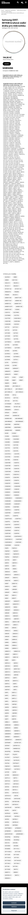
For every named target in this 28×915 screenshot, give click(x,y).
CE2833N (16, 489)
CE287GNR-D (8, 542)
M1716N (15, 866)
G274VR (15, 365)
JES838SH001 (19, 834)
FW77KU (7, 763)
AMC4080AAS (8, 421)
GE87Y (6, 716)
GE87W (7, 707)
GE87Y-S (14, 716)
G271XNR (17, 347)
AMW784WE (17, 427)
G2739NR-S (16, 356)
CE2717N (7, 448)
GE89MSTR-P (8, 739)
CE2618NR (16, 439)
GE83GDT (7, 610)
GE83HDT (15, 616)
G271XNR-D (8, 347)
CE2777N (16, 315)
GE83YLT (7, 624)
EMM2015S (8, 291)
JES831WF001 (18, 831)
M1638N (16, 845)
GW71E (7, 377)
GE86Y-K (15, 654)
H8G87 (21, 380)
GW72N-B (15, 784)
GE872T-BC (17, 669)
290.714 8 (14, 280)
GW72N (7, 787)
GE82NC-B (7, 574)
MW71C (17, 875)
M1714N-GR (17, 860)
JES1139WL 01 (8, 392)
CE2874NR (16, 507)
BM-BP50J (7, 751)
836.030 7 (16, 286)
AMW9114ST (8, 309)
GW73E (16, 795)
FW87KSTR (16, 766)
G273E (14, 772)
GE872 (13, 660)
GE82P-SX (14, 583)
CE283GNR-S (18, 498)
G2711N (7, 327)
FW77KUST (16, 763)
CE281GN (16, 471)
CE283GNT (17, 504)
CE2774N (7, 459)
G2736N (7, 350)
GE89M (16, 728)
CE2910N (16, 324)
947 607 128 (17, 406)
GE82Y (6, 595)
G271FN (7, 560)
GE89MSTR (18, 739)
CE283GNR (7, 501)
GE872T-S (7, 672)
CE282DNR (17, 486)
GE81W (7, 563)
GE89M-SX (7, 728)
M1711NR (17, 851)
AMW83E (17, 430)
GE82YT (14, 598)
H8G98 (14, 383)
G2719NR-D (8, 342)
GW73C (7, 792)
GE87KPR (7, 686)
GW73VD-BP (8, 807)
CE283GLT (7, 495)
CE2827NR (16, 477)
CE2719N (15, 448)
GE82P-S (16, 580)
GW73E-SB (7, 798)
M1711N (16, 398)
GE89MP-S (17, 731)
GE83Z (6, 627)
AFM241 (7, 412)
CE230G (14, 433)
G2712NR (7, 333)
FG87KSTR (16, 554)
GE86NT (7, 654)
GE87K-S (7, 683)
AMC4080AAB (18, 418)
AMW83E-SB (16, 748)
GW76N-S (16, 816)
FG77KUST (16, 757)
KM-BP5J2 (16, 837)
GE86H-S (15, 636)
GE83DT (7, 604)
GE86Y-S (7, 657)
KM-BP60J (7, 840)
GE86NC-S (14, 648)
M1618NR (7, 845)
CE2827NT (7, 480)
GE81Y (14, 566)
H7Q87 (21, 377)
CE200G (17, 309)
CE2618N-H (15, 436)
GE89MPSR (8, 733)
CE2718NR (16, 312)
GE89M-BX (7, 725)
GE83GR (7, 613)
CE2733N (16, 457)
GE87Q (6, 704)
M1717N (15, 401)
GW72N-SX (15, 787)
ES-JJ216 (15, 754)
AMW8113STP (8, 306)
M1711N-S (16, 848)
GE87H (15, 677)
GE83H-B (15, 613)
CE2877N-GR (8, 518)
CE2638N (7, 442)
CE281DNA (17, 321)
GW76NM (15, 825)
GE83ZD (14, 627)
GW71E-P (16, 781)
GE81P (14, 560)
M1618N (15, 843)
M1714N (7, 866)
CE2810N (15, 459)
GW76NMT (8, 742)
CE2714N (15, 445)
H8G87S (7, 383)
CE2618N (7, 439)
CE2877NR (16, 521)
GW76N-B (7, 813)
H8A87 (14, 380)
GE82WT (7, 592)
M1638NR (7, 848)
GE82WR (14, 589)
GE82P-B (15, 577)
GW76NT (7, 745)
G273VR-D (14, 362)
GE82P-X (7, 586)
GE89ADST (15, 368)
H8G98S (7, 386)
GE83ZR (7, 633)
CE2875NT (16, 512)
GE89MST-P (17, 733)
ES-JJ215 (7, 754)
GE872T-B (7, 669)
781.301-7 (7, 286)
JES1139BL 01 (8, 389)
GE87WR (14, 713)
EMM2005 (7, 406)
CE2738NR (7, 315)
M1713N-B (7, 857)
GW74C (7, 810)
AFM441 (7, 415)
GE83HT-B (7, 619)
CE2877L (7, 515)
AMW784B (7, 424)
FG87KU (7, 557)
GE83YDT (16, 619)
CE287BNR (7, 530)
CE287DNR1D (17, 536)
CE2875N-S (8, 510)
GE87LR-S (14, 701)
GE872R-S (7, 666)
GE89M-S (16, 725)
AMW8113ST (18, 303)
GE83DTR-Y (16, 604)
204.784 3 (7, 277)
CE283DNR (16, 492)
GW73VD (17, 807)
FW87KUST (8, 769)
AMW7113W (18, 297)
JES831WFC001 (9, 834)
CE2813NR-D (17, 318)
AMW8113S (8, 303)
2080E (15, 277)
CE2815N (16, 462)
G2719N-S (7, 339)
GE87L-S (14, 692)
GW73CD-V (8, 795)
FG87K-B (14, 548)
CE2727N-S (8, 454)
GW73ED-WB (15, 801)
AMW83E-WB (8, 430)
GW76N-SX (15, 822)
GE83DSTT (16, 601)
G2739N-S (7, 353)
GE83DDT (7, 601)
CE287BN (17, 527)
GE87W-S (14, 707)
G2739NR (7, 356)
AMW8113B (18, 300)
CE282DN (16, 483)
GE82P (6, 583)
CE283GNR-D (8, 498)
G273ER (7, 775)
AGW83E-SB (16, 415)
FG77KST (7, 757)
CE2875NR (7, 512)
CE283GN (16, 495)
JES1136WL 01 (16, 386)
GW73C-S (15, 789)
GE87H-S (7, 677)
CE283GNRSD (17, 501)
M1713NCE (8, 860)
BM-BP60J (16, 751)
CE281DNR (8, 471)
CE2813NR (7, 321)
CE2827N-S (16, 474)
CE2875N (16, 510)
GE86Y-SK (15, 657)
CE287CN (16, 530)
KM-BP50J (7, 837)
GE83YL (7, 622)
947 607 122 (8, 289)
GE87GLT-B (17, 672)
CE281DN (16, 468)
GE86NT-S (7, 651)
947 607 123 (18, 289)
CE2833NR (7, 324)
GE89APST (7, 371)
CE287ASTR (8, 527)
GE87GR (16, 675)
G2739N (15, 350)
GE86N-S (14, 642)
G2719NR (17, 342)
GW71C (15, 778)
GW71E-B (7, 781)
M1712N (7, 401)
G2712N (15, 330)
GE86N (6, 642)
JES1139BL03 (19, 389)
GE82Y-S (15, 592)
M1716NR (7, 869)
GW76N (16, 813)
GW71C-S (7, 778)
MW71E (16, 869)
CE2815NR (7, 465)
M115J (14, 395)
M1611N (7, 843)
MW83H (16, 872)
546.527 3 (7, 283)
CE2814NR (7, 462)
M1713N (16, 857)
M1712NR (7, 854)
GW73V (7, 804)
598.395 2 (16, 283)
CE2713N (7, 445)
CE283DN (7, 492)
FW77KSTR (16, 760)
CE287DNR (8, 536)
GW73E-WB (17, 798)
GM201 (16, 374)
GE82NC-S (16, 574)
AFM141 (16, 409)
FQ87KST (15, 551)
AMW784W (8, 427)
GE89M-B (15, 722)
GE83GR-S (16, 610)
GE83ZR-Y (15, 633)
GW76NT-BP (17, 742)
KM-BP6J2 (16, 840)
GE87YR (14, 719)
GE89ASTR (7, 374)
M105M (7, 395)
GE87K (14, 683)
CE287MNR (8, 545)
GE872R (16, 666)
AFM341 (15, 412)
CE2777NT (7, 318)
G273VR (7, 365)
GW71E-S (7, 784)
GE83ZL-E (7, 630)
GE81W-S (14, 563)
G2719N (16, 336)
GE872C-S (7, 663)
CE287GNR (18, 542)
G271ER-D (17, 769)
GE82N (14, 568)
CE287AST (16, 524)
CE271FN (7, 451)
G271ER (7, 772)
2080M (6, 280)
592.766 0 (17, 403)
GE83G (15, 607)
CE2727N (15, 451)
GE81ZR (7, 568)
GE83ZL (16, 630)
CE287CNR (7, 533)
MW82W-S (7, 878)
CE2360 (7, 436)
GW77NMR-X (8, 828)
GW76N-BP (8, 816)
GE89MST (7, 736)
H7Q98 (6, 380)
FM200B (16, 291)
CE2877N (15, 515)
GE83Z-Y (15, 624)
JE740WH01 (8, 831)
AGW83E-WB (8, 418)
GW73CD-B (15, 792)
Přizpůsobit (14, 910)
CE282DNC (8, 486)
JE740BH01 (18, 828)
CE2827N (7, 474)
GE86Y (6, 660)
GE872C (16, 663)
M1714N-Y (16, 863)
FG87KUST (15, 557)
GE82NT (7, 577)
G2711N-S (15, 327)
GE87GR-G (7, 675)
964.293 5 (15, 294)
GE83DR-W (15, 775)
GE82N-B (7, 571)
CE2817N (16, 465)
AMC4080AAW (19, 421)
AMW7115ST (8, 300)
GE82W (7, 589)
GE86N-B (14, 639)
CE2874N (7, 507)
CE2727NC (7, 457)
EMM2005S (8, 409)
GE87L (15, 689)
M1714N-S (7, 863)
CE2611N (7, 312)
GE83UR (7, 368)
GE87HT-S (15, 680)
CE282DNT (8, 489)
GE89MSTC (16, 736)
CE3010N (16, 545)
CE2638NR (16, 442)
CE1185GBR (8, 403)
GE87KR (15, 686)
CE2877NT (7, 524)
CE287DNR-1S (8, 539)
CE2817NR (7, 468)
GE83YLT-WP (16, 622)
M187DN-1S (8, 875)
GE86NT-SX (17, 651)
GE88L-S (7, 722)
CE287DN (16, 533)
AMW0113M (8, 297)
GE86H (6, 639)
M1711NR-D (8, 851)
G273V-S (16, 359)
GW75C (14, 810)
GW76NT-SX (16, 745)
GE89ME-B (7, 731)
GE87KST (7, 689)
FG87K (6, 548)
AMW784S (16, 424)
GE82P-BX (7, 580)
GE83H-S (7, 616)
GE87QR (14, 704)
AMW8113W (19, 306)
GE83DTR (7, 607)
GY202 (14, 377)
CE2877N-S (18, 518)
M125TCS (7, 398)
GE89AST (16, 371)
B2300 (6, 433)
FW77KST (7, 760)
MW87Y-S (7, 872)
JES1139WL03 (19, 392)
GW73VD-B (15, 804)
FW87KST (7, 766)
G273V (6, 362)
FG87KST (7, 551)
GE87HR (7, 680)
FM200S (7, 294)
